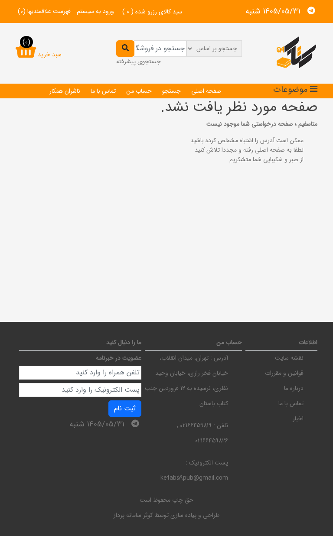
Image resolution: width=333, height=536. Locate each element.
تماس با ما (103, 91)
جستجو (171, 91)
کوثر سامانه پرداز (133, 515)
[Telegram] (311, 11)
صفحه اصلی (206, 91)
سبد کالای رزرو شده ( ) (152, 11)
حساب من (139, 91)
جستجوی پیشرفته (138, 61)
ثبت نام (125, 408)
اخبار (298, 418)
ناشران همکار (64, 91)
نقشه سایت (289, 358)
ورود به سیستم (95, 11)
